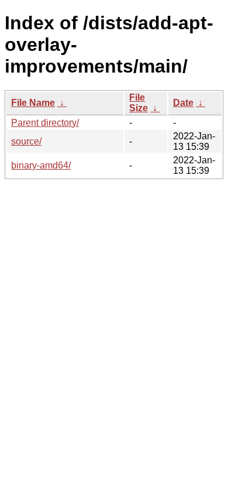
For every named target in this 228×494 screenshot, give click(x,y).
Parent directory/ (45, 123)
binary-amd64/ (41, 165)
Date (183, 103)
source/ (26, 141)
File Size (138, 102)
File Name (33, 103)
